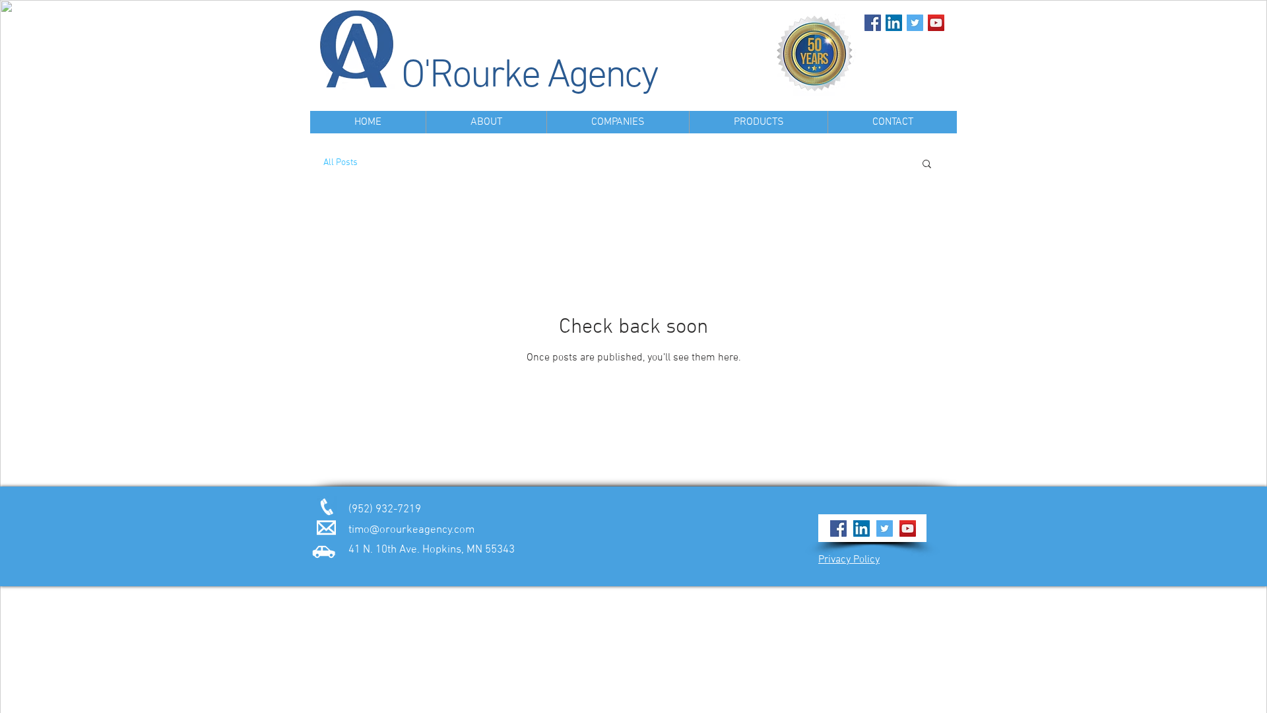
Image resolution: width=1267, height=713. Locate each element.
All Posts (340, 162)
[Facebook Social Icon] (872, 23)
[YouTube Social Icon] (936, 23)
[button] (927, 165)
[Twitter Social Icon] (915, 23)
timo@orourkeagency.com (411, 530)
